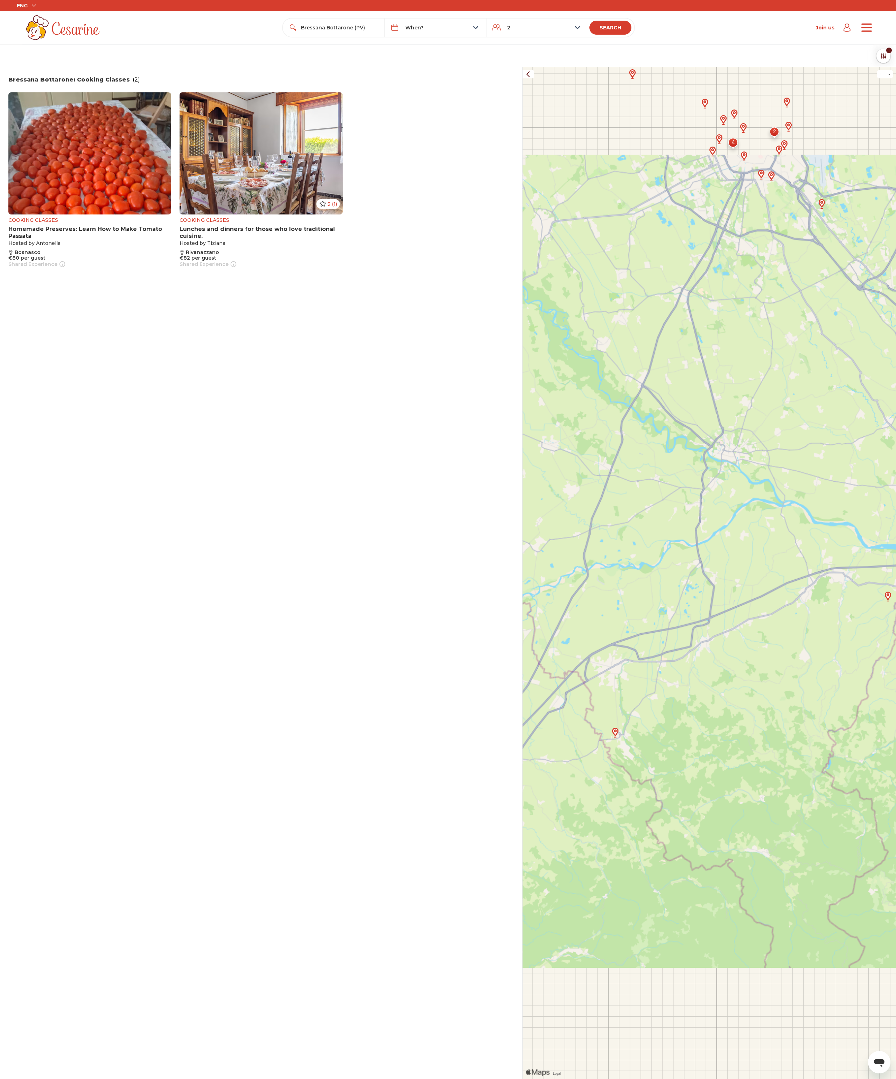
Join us (825, 27)
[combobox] (340, 27)
